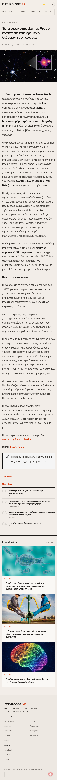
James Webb (8, 477)
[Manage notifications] (50, 774)
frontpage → (50, 542)
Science (23, 12)
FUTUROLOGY (13, 4)
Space (6, 740)
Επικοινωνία (34, 726)
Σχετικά (33, 721)
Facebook (8, 750)
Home (4, 22)
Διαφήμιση (34, 731)
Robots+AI (36, 12)
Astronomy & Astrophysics (16, 439)
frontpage (13, 22)
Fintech (48, 12)
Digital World (8, 12)
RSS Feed (8, 759)
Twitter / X (8, 755)
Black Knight (9, 45)
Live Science (17, 447)
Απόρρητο (34, 735)
